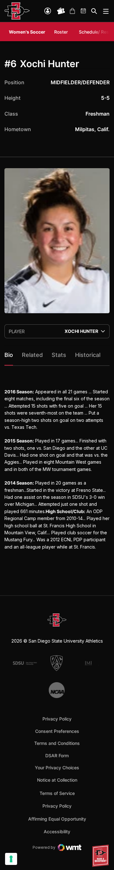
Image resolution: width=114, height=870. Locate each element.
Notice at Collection (57, 780)
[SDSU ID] (47, 11)
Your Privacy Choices (57, 767)
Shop (72, 11)
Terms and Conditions (57, 743)
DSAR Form (57, 755)
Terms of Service (57, 793)
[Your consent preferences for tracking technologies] (11, 859)
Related (32, 355)
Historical (87, 355)
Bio (8, 355)
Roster (61, 32)
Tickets (61, 11)
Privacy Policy (57, 718)
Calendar (84, 11)
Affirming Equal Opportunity (57, 819)
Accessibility (57, 831)
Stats (59, 355)
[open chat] (101, 855)
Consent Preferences (57, 731)
